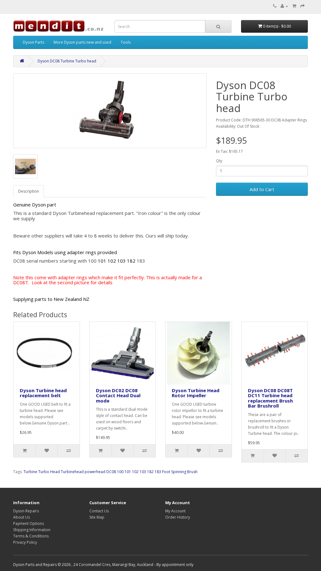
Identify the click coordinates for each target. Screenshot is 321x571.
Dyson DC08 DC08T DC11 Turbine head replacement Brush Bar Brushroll (270, 398)
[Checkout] (302, 6)
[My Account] (284, 6)
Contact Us (99, 511)
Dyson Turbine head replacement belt (43, 393)
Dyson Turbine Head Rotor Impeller (195, 393)
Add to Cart (262, 189)
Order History (177, 517)
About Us (21, 517)
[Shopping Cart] (294, 6)
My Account (175, 511)
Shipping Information (31, 529)
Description (28, 191)
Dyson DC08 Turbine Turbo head (67, 61)
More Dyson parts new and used (82, 42)
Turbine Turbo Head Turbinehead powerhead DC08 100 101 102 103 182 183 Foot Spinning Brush (110, 471)
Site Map (96, 517)
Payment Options (28, 523)
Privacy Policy (25, 542)
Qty (219, 160)
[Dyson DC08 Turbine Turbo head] (110, 110)
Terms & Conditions (31, 536)
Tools (126, 42)
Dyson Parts (33, 42)
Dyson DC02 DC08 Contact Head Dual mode (118, 395)
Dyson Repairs (26, 511)
